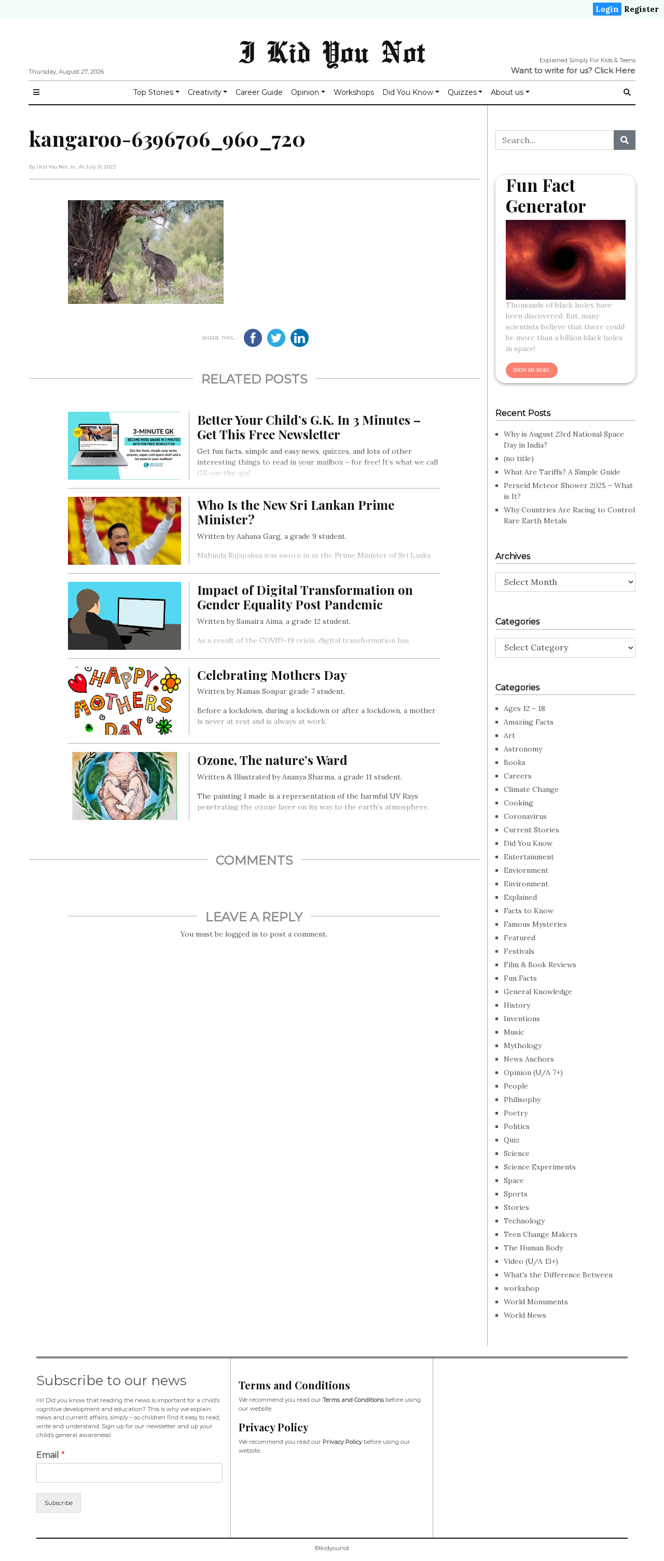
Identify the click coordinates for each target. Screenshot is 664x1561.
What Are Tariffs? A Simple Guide (562, 472)
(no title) (519, 458)
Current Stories (531, 829)
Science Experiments (540, 1167)
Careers (518, 776)
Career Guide (259, 92)
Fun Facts (520, 978)
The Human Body (533, 1247)
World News (525, 1315)
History (517, 1005)
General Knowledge (538, 991)
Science (517, 1153)
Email (50, 1455)
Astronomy (523, 749)
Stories (516, 1207)
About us (507, 92)
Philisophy (522, 1099)
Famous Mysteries (535, 924)
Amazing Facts (529, 722)
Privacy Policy (342, 1441)
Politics (517, 1126)
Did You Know (407, 92)
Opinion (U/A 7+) (533, 1072)
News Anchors (529, 1059)
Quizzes (462, 92)
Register (641, 9)
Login (607, 9)
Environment (526, 883)
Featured (519, 937)
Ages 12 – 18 (524, 708)
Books (514, 762)
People (516, 1086)
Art (509, 735)
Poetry (516, 1113)
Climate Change (531, 789)
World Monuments (536, 1301)
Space (514, 1180)
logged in (241, 934)
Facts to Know (529, 910)
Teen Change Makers (540, 1234)
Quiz (512, 1140)
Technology (524, 1220)
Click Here (614, 70)
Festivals (519, 951)
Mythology (523, 1045)
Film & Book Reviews (540, 964)
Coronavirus (525, 816)
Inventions (522, 1018)
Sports (516, 1193)
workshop (522, 1288)
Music (514, 1032)
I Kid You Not (332, 51)
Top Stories (153, 92)
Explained (520, 897)
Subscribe (59, 1503)
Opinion (305, 92)
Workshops (354, 92)
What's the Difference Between (558, 1274)
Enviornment (526, 870)
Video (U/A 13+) (531, 1261)
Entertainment (529, 856)
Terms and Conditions (353, 1399)
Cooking (518, 802)
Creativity (205, 92)
